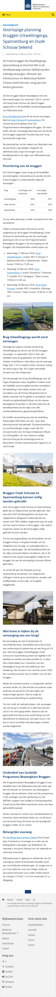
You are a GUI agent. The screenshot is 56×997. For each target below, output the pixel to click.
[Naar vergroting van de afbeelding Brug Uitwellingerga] (28, 469)
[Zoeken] (53, 15)
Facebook (9, 966)
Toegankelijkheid (35, 924)
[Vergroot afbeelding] (49, 327)
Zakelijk (5, 938)
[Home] (3, 899)
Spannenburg (34, 120)
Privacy (31, 939)
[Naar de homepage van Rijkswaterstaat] (28, 6)
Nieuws (10, 899)
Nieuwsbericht (10, 25)
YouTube (9, 976)
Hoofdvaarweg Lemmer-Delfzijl (21, 837)
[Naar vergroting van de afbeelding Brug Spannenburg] (28, 316)
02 (34, 899)
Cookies (31, 934)
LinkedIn (9, 971)
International (8, 943)
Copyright (32, 929)
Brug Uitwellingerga (13, 116)
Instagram (9, 981)
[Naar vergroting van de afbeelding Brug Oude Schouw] (28, 608)
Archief (19, 899)
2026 (28, 899)
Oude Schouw (17, 120)
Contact (5, 948)
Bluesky (8, 986)
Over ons (6, 924)
